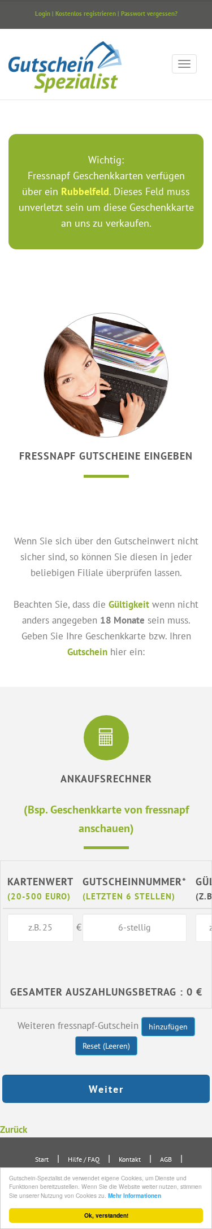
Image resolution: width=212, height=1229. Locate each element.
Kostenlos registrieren (85, 14)
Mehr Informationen (134, 1196)
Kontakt (130, 1159)
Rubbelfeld (85, 191)
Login (42, 14)
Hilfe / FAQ (83, 1159)
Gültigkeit (129, 604)
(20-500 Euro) (39, 896)
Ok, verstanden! (106, 1215)
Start (42, 1159)
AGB (166, 1159)
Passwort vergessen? (149, 14)
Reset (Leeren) (106, 1046)
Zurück (13, 1129)
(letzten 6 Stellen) (129, 896)
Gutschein (87, 651)
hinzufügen (168, 1027)
